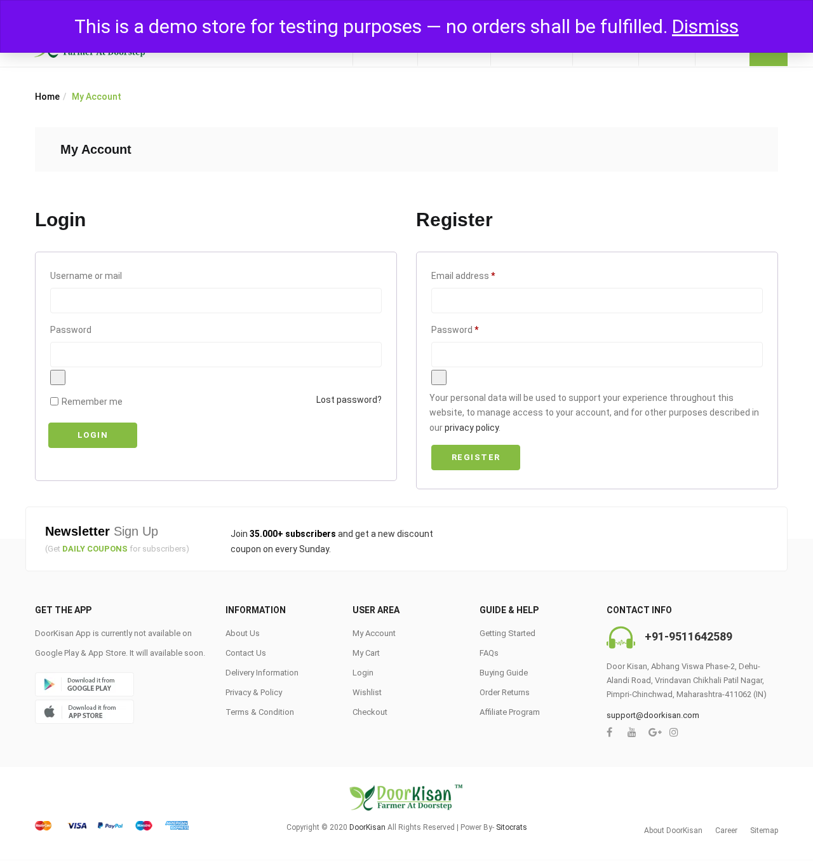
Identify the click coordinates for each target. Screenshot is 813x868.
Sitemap (764, 830)
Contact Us (245, 653)
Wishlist (367, 692)
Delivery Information (262, 672)
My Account (374, 633)
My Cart (366, 653)
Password (70, 330)
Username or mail (86, 276)
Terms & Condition (259, 712)
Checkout (370, 712)
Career (726, 830)
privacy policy (472, 428)
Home (47, 97)
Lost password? (349, 400)
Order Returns (505, 692)
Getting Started (507, 633)
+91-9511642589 (688, 636)
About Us (242, 633)
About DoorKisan (673, 830)
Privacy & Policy (253, 692)
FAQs (489, 653)
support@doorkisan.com (653, 715)
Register (476, 457)
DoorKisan (367, 827)
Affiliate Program (510, 712)
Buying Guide (504, 672)
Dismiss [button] (705, 26)
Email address (480, 275)
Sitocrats (511, 827)
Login (93, 435)
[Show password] (57, 377)
